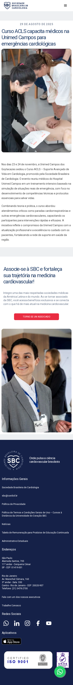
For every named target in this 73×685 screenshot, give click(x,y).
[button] (65, 5)
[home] (15, 5)
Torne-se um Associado (36, 316)
